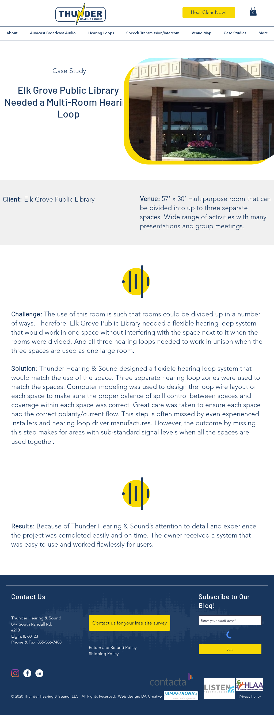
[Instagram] (15, 673)
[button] (253, 11)
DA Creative (151, 696)
